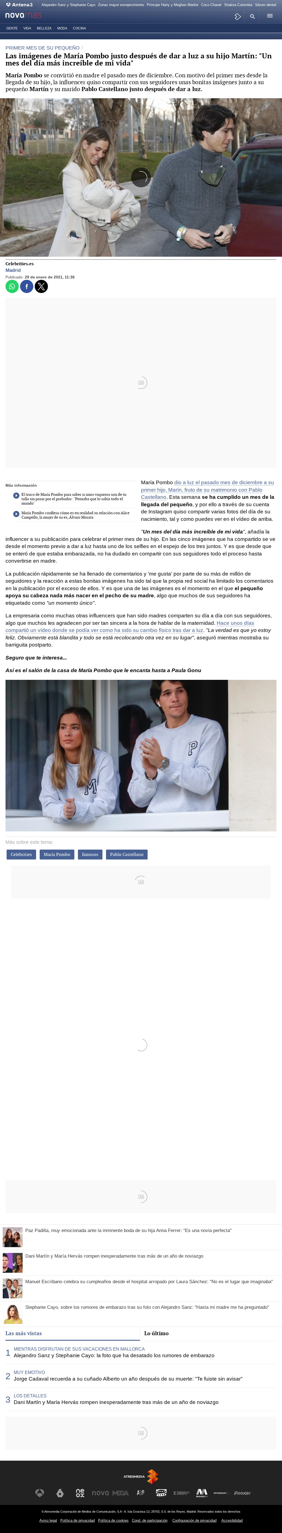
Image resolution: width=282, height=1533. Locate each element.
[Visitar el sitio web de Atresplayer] (222, 1493)
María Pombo (57, 854)
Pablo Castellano (126, 854)
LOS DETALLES (30, 1396)
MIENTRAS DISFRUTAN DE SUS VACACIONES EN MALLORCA (79, 1349)
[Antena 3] (21, 4)
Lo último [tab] (156, 1333)
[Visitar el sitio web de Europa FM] (181, 1493)
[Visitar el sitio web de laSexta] (60, 1493)
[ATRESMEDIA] (141, 1476)
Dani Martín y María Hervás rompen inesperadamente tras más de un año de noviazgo (116, 1402)
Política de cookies (113, 1520)
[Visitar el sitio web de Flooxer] (242, 1493)
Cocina (79, 28)
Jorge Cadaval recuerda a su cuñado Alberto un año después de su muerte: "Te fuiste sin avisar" (128, 1379)
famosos (90, 854)
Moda (62, 28)
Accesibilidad (232, 1520)
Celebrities (21, 854)
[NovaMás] (29, 16)
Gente (12, 28)
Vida (27, 28)
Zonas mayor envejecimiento (121, 5)
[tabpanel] (141, 1376)
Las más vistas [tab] (24, 1333)
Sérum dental (265, 5)
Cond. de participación (149, 1520)
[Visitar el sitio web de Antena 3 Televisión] (39, 1493)
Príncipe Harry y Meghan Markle (172, 5)
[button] (251, 16)
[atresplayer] (238, 16)
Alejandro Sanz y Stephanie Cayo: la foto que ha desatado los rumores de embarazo (114, 1355)
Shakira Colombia (238, 5)
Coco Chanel (211, 5)
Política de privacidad (77, 1520)
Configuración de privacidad (194, 1520)
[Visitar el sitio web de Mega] (120, 1493)
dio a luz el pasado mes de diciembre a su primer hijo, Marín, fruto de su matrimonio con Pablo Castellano (207, 490)
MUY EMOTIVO (29, 1372)
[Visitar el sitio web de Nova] (100, 1493)
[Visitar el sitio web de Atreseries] (141, 1493)
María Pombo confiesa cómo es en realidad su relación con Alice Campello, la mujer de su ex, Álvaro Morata (75, 515)
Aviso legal (48, 1520)
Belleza (44, 28)
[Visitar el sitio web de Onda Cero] (161, 1493)
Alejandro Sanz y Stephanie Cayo (68, 5)
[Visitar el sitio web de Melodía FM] (202, 1493)
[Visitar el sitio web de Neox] (80, 1493)
